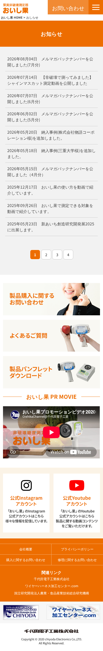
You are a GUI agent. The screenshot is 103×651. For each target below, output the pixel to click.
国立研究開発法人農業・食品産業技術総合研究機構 (51, 593)
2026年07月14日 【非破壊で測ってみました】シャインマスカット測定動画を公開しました (50, 80)
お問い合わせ (68, 8)
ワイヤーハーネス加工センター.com (51, 585)
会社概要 (25, 549)
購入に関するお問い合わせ (25, 559)
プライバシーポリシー (77, 549)
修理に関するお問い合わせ (77, 559)
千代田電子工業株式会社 (52, 578)
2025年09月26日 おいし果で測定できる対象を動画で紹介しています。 (50, 208)
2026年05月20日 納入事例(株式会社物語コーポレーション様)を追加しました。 (50, 135)
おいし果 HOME (11, 17)
